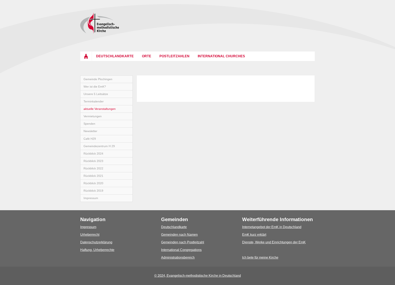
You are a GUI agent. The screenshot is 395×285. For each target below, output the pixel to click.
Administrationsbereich (178, 257)
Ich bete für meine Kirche (260, 257)
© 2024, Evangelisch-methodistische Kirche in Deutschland (197, 275)
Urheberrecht (89, 234)
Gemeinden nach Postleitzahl (182, 242)
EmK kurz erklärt (254, 234)
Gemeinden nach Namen (179, 234)
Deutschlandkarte (174, 227)
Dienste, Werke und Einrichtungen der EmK (274, 242)
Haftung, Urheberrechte (97, 250)
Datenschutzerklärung (96, 242)
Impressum (88, 227)
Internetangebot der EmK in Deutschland (271, 227)
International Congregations (181, 250)
